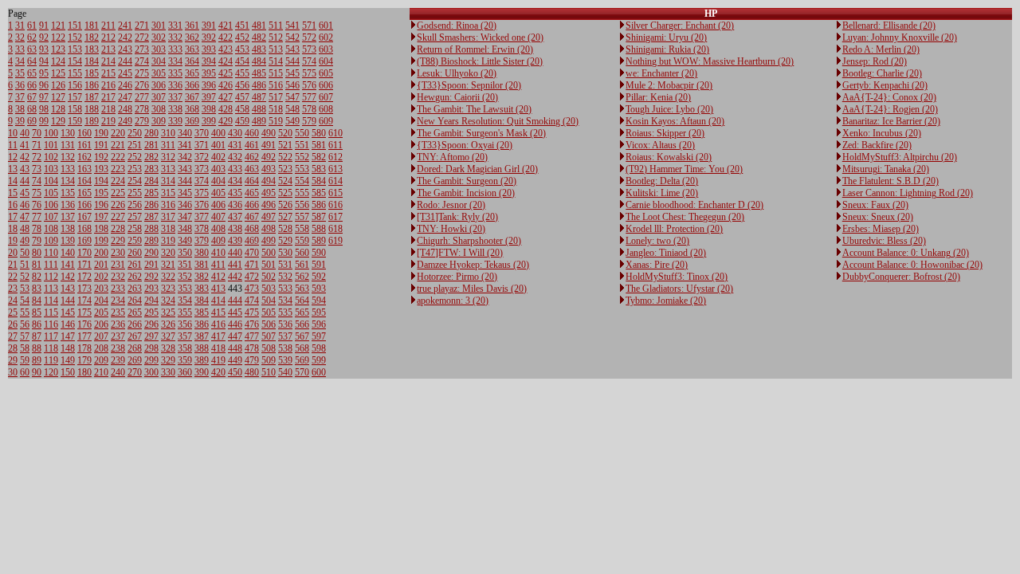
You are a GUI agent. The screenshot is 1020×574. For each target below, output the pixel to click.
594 (319, 300)
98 (44, 109)
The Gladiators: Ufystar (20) (679, 288)
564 (302, 300)
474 (252, 300)
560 (302, 252)
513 (276, 49)
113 (51, 288)
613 (335, 169)
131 (68, 145)
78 (36, 228)
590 (319, 252)
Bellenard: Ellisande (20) (889, 25)
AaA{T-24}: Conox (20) (889, 97)
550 (302, 133)
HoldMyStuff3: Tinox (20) (677, 276)
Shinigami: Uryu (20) (666, 37)
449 (235, 360)
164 (84, 181)
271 (142, 25)
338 (175, 109)
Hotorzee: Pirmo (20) (457, 276)
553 (302, 169)
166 (84, 204)
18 (13, 228)
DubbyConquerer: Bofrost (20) (901, 276)
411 (218, 264)
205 (101, 312)
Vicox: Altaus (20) (660, 145)
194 (101, 181)
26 (13, 324)
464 (252, 181)
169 (84, 240)
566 (302, 324)
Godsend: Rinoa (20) (456, 25)
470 (252, 252)
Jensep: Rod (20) (874, 61)
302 (158, 37)
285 (151, 193)
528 (285, 228)
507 (268, 336)
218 (108, 109)
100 (51, 133)
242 (125, 37)
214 (108, 61)
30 (13, 372)
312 (168, 157)
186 (91, 85)
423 (225, 49)
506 (268, 324)
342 (185, 157)
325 (168, 312)
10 (13, 133)
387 (201, 336)
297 (151, 336)
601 (326, 25)
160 (84, 133)
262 (135, 276)
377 (201, 216)
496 (268, 204)
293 (151, 288)
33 (20, 49)
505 (268, 312)
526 (285, 204)
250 (135, 133)
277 (142, 97)
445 (235, 312)
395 (209, 73)
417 (218, 336)
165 (84, 193)
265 (135, 312)
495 (268, 193)
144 (68, 300)
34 (20, 61)
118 (51, 348)
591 (319, 264)
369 (192, 121)
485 (259, 73)
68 (32, 109)
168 (84, 228)
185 (91, 73)
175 (84, 312)
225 (118, 193)
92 (44, 37)
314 (168, 181)
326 (168, 324)
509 (268, 360)
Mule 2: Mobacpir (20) (669, 85)
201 (101, 264)
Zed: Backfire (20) (877, 145)
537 (285, 336)
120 (51, 372)
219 (108, 121)
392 (209, 37)
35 (20, 73)
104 (51, 181)
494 (268, 181)
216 (108, 85)
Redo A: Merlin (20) (881, 49)
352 (185, 276)
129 (58, 121)
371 (201, 145)
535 (285, 312)
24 (13, 300)
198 (101, 228)
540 (285, 372)
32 (20, 37)
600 (319, 372)
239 (118, 360)
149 (68, 360)
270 (135, 372)
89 (36, 360)
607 (326, 97)
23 (13, 288)
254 (135, 181)
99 (44, 121)
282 (151, 157)
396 (209, 85)
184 (91, 61)
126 (58, 85)
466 (252, 204)
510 (268, 372)
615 (335, 193)
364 (192, 61)
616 (335, 204)
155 (75, 73)
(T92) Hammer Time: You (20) (684, 169)
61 (32, 25)
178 (84, 348)
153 (75, 49)
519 (276, 121)
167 (84, 216)
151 (75, 25)
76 (36, 204)
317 (168, 216)
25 (13, 312)
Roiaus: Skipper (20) (665, 133)
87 (36, 336)
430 (235, 133)
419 (218, 360)
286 (151, 204)
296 (151, 324)
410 (218, 252)
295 (151, 312)
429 (225, 121)
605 (326, 73)
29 (13, 360)
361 (192, 25)
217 (108, 97)
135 (68, 193)
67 (32, 97)
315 (168, 193)
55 (24, 312)
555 (302, 193)
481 (259, 25)
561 (302, 264)
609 (326, 121)
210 (101, 372)
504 (268, 300)
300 (151, 372)
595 (319, 312)
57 (24, 336)
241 (125, 25)
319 (168, 240)
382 (201, 276)
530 (285, 252)
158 (75, 109)
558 (302, 228)
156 (75, 85)
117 (51, 336)
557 (302, 216)
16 (13, 204)
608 (326, 109)
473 (252, 288)
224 (118, 181)
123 (58, 49)
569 (302, 360)
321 (168, 264)
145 (68, 312)
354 (185, 300)
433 (235, 169)
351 (185, 264)
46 (24, 204)
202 (101, 276)
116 (51, 324)
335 (175, 73)
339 (175, 121)
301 (158, 25)
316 (168, 204)
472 (252, 276)
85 (36, 312)
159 (75, 121)
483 (259, 49)
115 (51, 312)
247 (125, 97)
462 (252, 157)
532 (285, 276)
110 (51, 252)
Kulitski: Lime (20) (662, 193)
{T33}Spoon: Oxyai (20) (464, 145)
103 (51, 169)
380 (201, 252)
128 (58, 109)
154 (75, 61)
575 (309, 73)
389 (201, 360)
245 (125, 73)
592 (319, 276)
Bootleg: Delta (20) (662, 181)
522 (285, 157)
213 (108, 49)
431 (235, 145)
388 (201, 348)
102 (51, 157)
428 (225, 109)
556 (302, 204)
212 (108, 37)
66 (32, 85)
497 (268, 216)
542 (292, 37)
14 (13, 181)
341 (185, 145)
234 (118, 300)
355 (185, 312)
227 (118, 216)
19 (13, 240)
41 (24, 145)
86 (36, 324)
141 (68, 264)
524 (285, 181)
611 (335, 145)
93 (44, 49)
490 (268, 133)
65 (32, 73)
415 (218, 312)
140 (68, 252)
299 (151, 360)
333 (175, 49)
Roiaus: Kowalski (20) (669, 157)
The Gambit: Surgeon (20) (466, 181)
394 (209, 61)
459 (242, 121)
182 (91, 37)
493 (268, 169)
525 (285, 193)
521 (285, 145)
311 (168, 145)
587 (319, 216)
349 (185, 240)
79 (36, 240)
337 (175, 97)
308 (158, 109)
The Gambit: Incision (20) (466, 193)
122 (58, 37)
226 (118, 204)
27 (13, 336)
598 (319, 348)
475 (252, 312)
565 (302, 312)
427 (225, 97)
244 (125, 61)
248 (125, 109)
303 (158, 49)
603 (326, 49)
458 (242, 109)
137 (68, 216)
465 (252, 193)
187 (91, 97)
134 (68, 181)
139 (68, 240)
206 (101, 324)
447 (235, 336)
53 (24, 288)
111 (51, 264)
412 (218, 276)
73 (36, 169)
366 (192, 85)
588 (319, 228)
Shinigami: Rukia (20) (667, 49)
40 (24, 133)
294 (151, 300)
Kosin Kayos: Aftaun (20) (675, 121)
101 (51, 145)
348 (185, 228)
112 (51, 276)
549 (292, 121)
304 (158, 61)
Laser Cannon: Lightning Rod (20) (907, 193)
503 (268, 288)
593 (319, 288)
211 (108, 25)
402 (218, 157)
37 (20, 97)
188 (91, 109)
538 (285, 348)
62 (32, 37)
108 (51, 228)
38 (20, 109)
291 (151, 264)
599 (319, 360)
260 (135, 252)
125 (58, 73)
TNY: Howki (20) (451, 228)
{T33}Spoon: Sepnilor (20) (469, 85)
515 (276, 73)
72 (36, 157)
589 (319, 240)
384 (201, 300)
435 (235, 193)
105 (51, 193)
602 (326, 37)
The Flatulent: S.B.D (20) (890, 181)
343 (185, 169)
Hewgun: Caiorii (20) (457, 97)
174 (84, 300)
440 (235, 252)
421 (225, 25)
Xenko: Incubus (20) (881, 133)
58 (24, 348)
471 (252, 264)
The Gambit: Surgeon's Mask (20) (481, 133)
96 (44, 85)
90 (36, 372)
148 (68, 348)
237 (118, 336)
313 (168, 169)
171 (84, 264)
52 (24, 276)
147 (68, 336)
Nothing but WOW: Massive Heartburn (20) (710, 61)
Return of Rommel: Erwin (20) (475, 49)
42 (24, 157)
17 (13, 216)
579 (309, 121)
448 (235, 348)
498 (268, 228)
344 (185, 181)
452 (242, 37)
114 (51, 300)
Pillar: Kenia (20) (658, 97)
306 (158, 85)
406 (218, 204)
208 (101, 348)
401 (218, 145)
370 (201, 133)
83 (36, 288)
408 (218, 228)
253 (135, 169)
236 (118, 324)
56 (24, 324)
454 (242, 61)
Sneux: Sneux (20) (877, 216)
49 (24, 240)
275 (142, 73)
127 (58, 97)
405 (218, 193)
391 (209, 25)
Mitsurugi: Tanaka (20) (885, 169)
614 (335, 181)
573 (309, 49)
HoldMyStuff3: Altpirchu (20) (899, 157)
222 (118, 157)
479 (252, 360)
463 (252, 169)
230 (118, 252)
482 (259, 37)
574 (309, 61)
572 (309, 37)
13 (13, 169)
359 (185, 360)
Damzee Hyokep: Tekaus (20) (473, 264)
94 (44, 61)
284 (151, 181)
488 (259, 109)
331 (175, 25)
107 (51, 216)
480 (252, 372)
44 (24, 181)
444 (235, 300)
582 (319, 157)
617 (335, 216)
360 (185, 372)
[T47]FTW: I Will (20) (460, 252)
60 (24, 372)
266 (135, 324)
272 (142, 37)
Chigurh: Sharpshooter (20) (469, 240)
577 (309, 97)
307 (158, 97)
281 (151, 145)
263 (135, 288)
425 (225, 73)
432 (235, 157)
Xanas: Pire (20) (657, 264)
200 (101, 252)
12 (13, 157)
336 (175, 85)
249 (125, 121)
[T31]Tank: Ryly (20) (457, 216)
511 (276, 25)
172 (84, 276)
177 (84, 336)
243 (125, 49)
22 (13, 276)
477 (252, 336)
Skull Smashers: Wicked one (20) (480, 37)
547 (292, 97)
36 (20, 85)
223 (118, 169)
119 (51, 360)
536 (285, 324)
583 (319, 169)
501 (268, 264)
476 (252, 324)
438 (235, 228)
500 (268, 252)
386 (201, 324)
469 (252, 240)
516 (276, 85)
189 (91, 121)
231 (118, 264)
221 (118, 145)
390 (201, 372)
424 (225, 61)
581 (319, 145)
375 (201, 193)
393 (209, 49)
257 (135, 216)
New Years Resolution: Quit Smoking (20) (498, 121)
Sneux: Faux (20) (875, 204)
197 (101, 216)
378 (201, 228)
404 (218, 181)
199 (101, 240)
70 (36, 133)
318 (168, 228)
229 (118, 240)
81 (36, 264)
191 (101, 145)
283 (151, 169)
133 (68, 169)
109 (51, 240)
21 (13, 264)
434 (235, 181)
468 (252, 228)
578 (309, 109)
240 (118, 372)
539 (285, 360)
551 (302, 145)
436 (235, 204)
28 (13, 348)
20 (13, 252)
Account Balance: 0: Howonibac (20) (912, 264)
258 (135, 228)
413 (218, 288)
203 (101, 288)
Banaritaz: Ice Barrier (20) (891, 121)
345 (185, 193)
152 (75, 37)
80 (36, 252)
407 (218, 216)
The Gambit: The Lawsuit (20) (474, 109)
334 (175, 61)
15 (13, 193)
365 (192, 73)
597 (319, 336)
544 (292, 61)
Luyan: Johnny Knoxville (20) (899, 37)
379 (201, 240)
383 (201, 288)
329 (168, 360)
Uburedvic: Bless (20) (884, 240)
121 (58, 25)
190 (101, 133)
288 (151, 228)
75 (36, 193)
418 (218, 348)
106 (51, 204)
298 (151, 348)
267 (135, 336)
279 (142, 121)
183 (91, 49)
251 (135, 145)
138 (68, 228)
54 (24, 300)
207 (101, 336)
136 (68, 204)
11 (13, 145)
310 (168, 133)
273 (142, 49)
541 (292, 25)
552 (302, 157)
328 (168, 348)
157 (75, 97)
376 (201, 204)
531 (285, 264)
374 (201, 181)
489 (259, 121)
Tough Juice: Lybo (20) (669, 109)
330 (168, 372)
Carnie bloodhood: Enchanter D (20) (694, 204)
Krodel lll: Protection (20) (674, 228)
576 (309, 85)
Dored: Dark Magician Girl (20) (477, 169)
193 (101, 169)
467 (252, 216)
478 (252, 348)
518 (276, 109)
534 (285, 300)
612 (335, 157)
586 (319, 204)
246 (125, 85)
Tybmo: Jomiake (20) (666, 300)
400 (218, 133)
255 (135, 193)
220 (118, 133)
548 (292, 109)
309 (158, 121)
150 (68, 372)
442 (235, 276)
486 (259, 85)
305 (158, 73)
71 (36, 145)
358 (185, 348)
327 (168, 336)
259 (135, 240)
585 (319, 193)
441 (235, 264)
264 (135, 300)
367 (192, 97)
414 (218, 300)
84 (36, 300)
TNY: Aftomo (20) (452, 157)
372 (201, 157)
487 (259, 97)
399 (209, 121)
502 (268, 276)
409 (218, 240)
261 (135, 264)
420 (218, 372)
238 (118, 348)
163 (84, 169)
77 (36, 216)
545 (292, 73)
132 (68, 157)
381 (201, 264)
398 (209, 109)
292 (151, 276)
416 (218, 324)
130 (68, 133)
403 (218, 169)
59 (24, 360)
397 (209, 97)
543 (292, 49)
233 (118, 288)
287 (151, 216)
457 (242, 97)
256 (135, 204)
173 (84, 288)
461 (252, 145)
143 (68, 288)
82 (36, 276)
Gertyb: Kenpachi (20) (885, 85)
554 (302, 181)
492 (268, 157)
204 (101, 300)
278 (142, 109)
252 (135, 157)
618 (335, 228)
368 (192, 109)
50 (24, 252)
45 (24, 193)
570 (302, 372)
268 (135, 348)
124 (58, 61)
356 (185, 324)
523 (285, 169)
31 (20, 25)
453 (242, 49)
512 (276, 37)
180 (84, 372)
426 (225, 85)
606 (326, 85)
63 (32, 49)
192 (101, 157)
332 (175, 37)
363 (192, 49)
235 (118, 312)
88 (36, 348)
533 (285, 288)
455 (242, 73)
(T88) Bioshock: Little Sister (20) (480, 61)
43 (24, 169)
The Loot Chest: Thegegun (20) (685, 216)
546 (292, 85)
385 (201, 312)
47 (24, 216)
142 (68, 276)
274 (142, 61)
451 (242, 25)
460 (252, 133)
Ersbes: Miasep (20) (880, 228)
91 (44, 25)
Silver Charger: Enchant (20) (680, 25)
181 (91, 25)
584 (319, 181)
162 (84, 157)
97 (44, 97)
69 (32, 121)
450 (235, 372)
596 (319, 324)
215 (108, 73)
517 (276, 97)
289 (151, 240)
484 (259, 61)
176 (84, 324)
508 (268, 348)
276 (142, 85)
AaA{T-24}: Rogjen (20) (890, 109)
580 (319, 133)
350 (185, 252)
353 (185, 288)
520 (285, 133)
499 (268, 240)
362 (192, 37)
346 (185, 204)
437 (235, 216)
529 (285, 240)
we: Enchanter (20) (661, 73)
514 (276, 61)
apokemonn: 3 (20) (452, 300)
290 (151, 252)
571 (309, 25)
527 (285, 216)
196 (101, 204)
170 (84, 252)
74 (36, 181)
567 (302, 336)
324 (168, 300)
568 (302, 348)
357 (185, 336)
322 (168, 276)
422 (225, 37)
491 (268, 145)
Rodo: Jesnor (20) (451, 204)
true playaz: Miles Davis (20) (472, 288)
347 (185, 216)
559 (302, 240)
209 (101, 360)
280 (151, 133)
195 (101, 193)
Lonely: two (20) (657, 240)
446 (235, 324)
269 (135, 360)
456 (242, 85)
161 (84, 145)
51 (24, 264)
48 (24, 228)
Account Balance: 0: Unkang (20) (905, 252)
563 (302, 288)
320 (168, 252)
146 (68, 324)
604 (326, 61)
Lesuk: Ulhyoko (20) (456, 73)
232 (118, 276)
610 (335, 133)
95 (44, 73)
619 (335, 240)
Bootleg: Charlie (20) (882, 73)
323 (168, 288)
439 (235, 240)
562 (302, 276)
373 (201, 169)
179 (84, 360)
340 (185, 133)
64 (32, 61)
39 (20, 121)
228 (118, 228)
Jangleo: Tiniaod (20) (666, 252)
